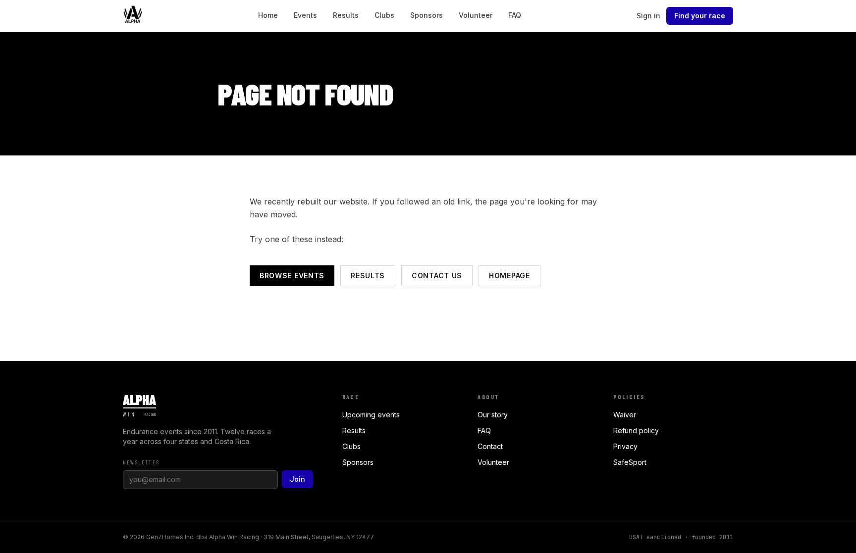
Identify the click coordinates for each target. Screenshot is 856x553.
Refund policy (636, 430)
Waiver (624, 414)
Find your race (699, 15)
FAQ (514, 15)
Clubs (384, 15)
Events (305, 15)
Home (268, 15)
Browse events (292, 275)
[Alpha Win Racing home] (133, 15)
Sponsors (426, 15)
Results (346, 15)
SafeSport (629, 462)
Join (297, 479)
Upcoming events (371, 414)
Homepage (509, 275)
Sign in (648, 15)
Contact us (437, 275)
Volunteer (475, 15)
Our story (493, 414)
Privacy (625, 446)
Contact (490, 446)
